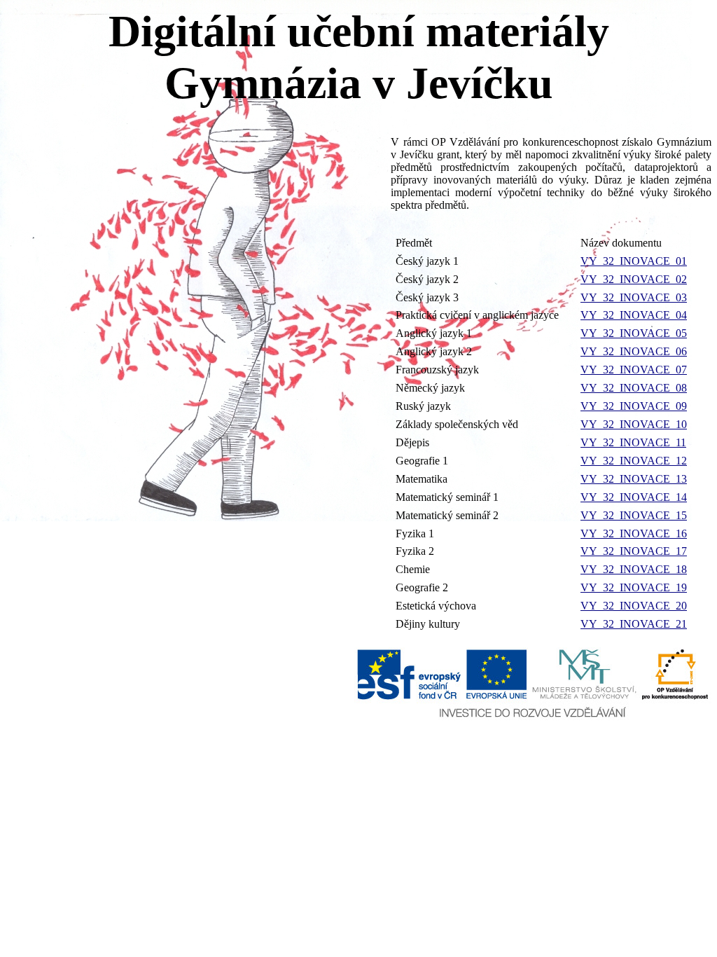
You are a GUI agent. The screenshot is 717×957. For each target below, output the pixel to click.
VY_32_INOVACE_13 (633, 479)
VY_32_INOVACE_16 (633, 533)
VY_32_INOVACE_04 (633, 315)
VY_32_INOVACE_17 (633, 551)
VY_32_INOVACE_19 (633, 587)
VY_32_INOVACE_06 (633, 351)
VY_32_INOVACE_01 (633, 261)
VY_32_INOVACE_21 (633, 624)
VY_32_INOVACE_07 (633, 370)
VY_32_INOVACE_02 (633, 279)
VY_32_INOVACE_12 (633, 461)
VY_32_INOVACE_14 (633, 497)
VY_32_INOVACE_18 (633, 569)
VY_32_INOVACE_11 (633, 442)
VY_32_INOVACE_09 (633, 406)
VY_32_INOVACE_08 (633, 388)
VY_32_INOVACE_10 (633, 424)
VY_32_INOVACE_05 (633, 333)
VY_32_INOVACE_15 (633, 515)
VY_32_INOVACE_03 (633, 297)
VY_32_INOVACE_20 (633, 606)
